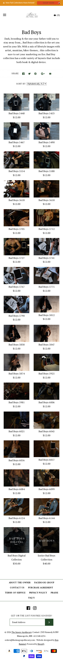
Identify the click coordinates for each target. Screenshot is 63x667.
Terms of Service (15, 592)
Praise (54, 592)
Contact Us (17, 587)
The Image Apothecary (21, 632)
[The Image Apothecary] (31, 15)
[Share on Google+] (43, 74)
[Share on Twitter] (29, 74)
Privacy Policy (38, 592)
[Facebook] (28, 608)
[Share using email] (50, 74)
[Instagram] (35, 608)
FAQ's (31, 597)
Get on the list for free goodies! (31, 615)
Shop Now (48, 3)
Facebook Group (44, 582)
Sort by (21, 83)
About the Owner (20, 582)
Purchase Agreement (40, 587)
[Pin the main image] (35, 74)
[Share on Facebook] (23, 74)
